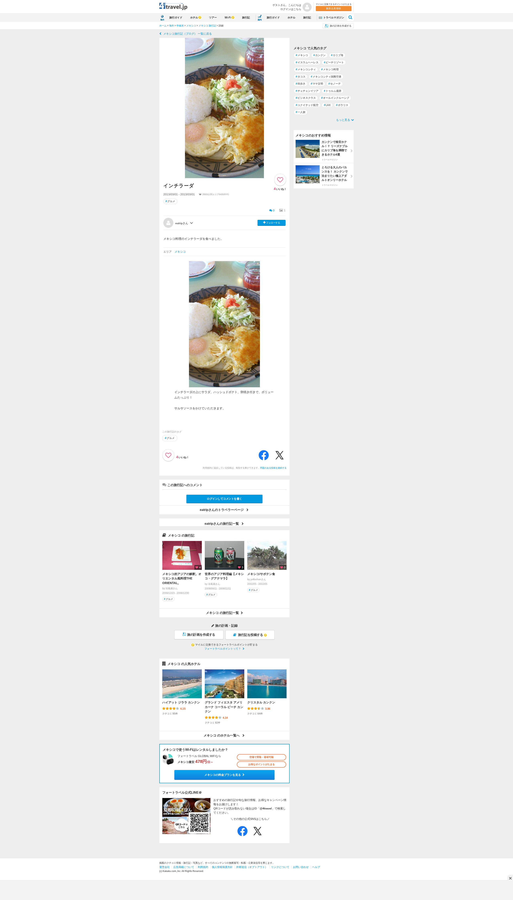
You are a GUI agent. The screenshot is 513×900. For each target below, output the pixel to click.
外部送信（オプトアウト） (252, 867)
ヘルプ (316, 867)
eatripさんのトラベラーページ (222, 510)
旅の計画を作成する (340, 25)
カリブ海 (337, 55)
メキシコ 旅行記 (207, 25)
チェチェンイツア (307, 90)
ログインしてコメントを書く (224, 498)
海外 (171, 25)
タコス (300, 76)
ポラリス (342, 105)
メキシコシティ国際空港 (326, 76)
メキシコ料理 (330, 69)
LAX (327, 105)
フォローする (273, 222)
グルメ (170, 201)
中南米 (180, 25)
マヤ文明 (317, 83)
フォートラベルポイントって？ (222, 648)
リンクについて (280, 867)
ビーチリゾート (334, 62)
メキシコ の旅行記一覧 (222, 612)
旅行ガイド (175, 17)
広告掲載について (183, 867)
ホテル (194, 17)
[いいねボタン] (280, 180)
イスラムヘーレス (307, 62)
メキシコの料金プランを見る (222, 774)
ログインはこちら (290, 9)
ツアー (213, 17)
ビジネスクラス (306, 97)
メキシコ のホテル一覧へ (222, 735)
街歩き (300, 83)
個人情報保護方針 (222, 867)
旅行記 (246, 17)
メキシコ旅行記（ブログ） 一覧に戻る (187, 33)
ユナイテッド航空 (307, 105)
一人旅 (300, 112)
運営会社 (164, 867)
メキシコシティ (306, 69)
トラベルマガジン (333, 17)
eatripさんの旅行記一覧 (222, 523)
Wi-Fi (228, 17)
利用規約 (203, 867)
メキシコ (191, 25)
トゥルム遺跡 (332, 90)
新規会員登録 (333, 8)
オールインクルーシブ (335, 97)
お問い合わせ (301, 867)
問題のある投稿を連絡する (273, 468)
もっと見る (343, 119)
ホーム (163, 25)
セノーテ (334, 83)
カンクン (319, 55)
